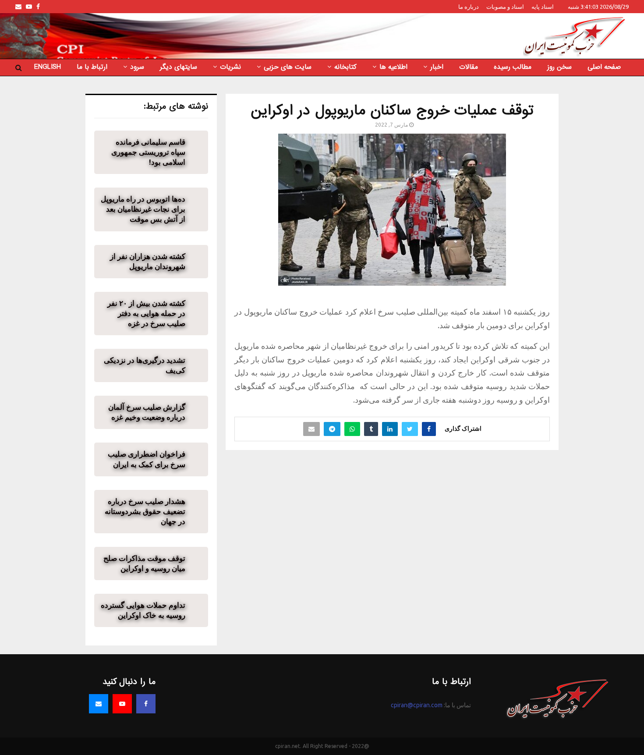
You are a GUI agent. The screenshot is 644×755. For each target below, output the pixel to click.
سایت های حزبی (287, 67)
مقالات (468, 67)
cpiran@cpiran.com (416, 705)
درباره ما (468, 7)
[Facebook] (146, 703)
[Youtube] (122, 703)
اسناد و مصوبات (505, 7)
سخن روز (559, 67)
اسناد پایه (542, 7)
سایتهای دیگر (178, 67)
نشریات (230, 67)
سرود (137, 67)
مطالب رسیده (512, 67)
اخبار (436, 67)
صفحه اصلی (604, 67)
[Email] (98, 703)
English (47, 67)
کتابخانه (345, 67)
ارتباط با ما (92, 67)
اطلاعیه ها (393, 67)
